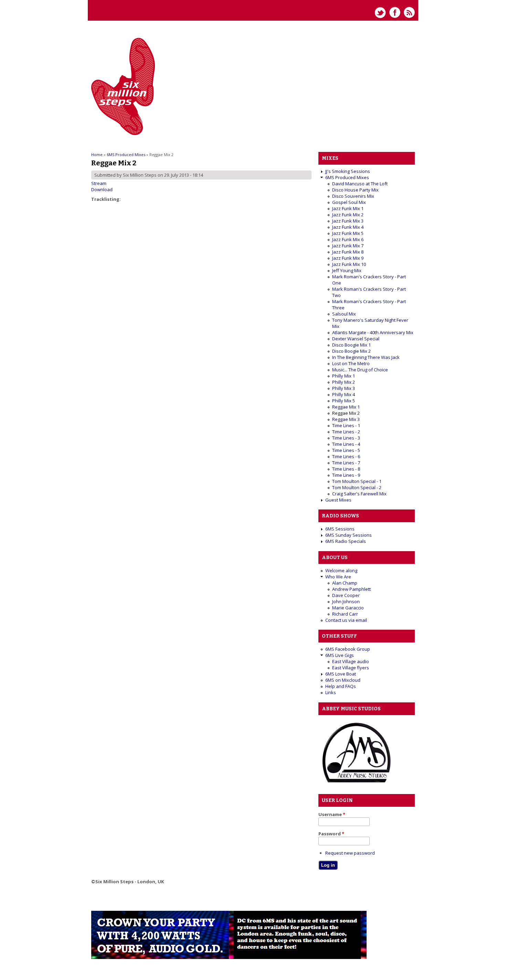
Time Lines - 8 (346, 469)
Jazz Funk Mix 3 (347, 221)
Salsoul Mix (344, 314)
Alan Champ (344, 583)
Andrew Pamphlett (351, 589)
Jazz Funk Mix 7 (347, 246)
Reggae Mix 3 (346, 419)
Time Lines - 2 (346, 432)
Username (331, 814)
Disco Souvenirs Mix (353, 196)
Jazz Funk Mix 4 (347, 227)
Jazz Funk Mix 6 (347, 239)
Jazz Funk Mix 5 (347, 233)
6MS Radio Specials (345, 541)
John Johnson (346, 601)
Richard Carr (345, 614)
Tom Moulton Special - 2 (356, 487)
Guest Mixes (338, 500)
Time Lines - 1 (346, 425)
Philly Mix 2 (343, 382)
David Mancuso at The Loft (360, 184)
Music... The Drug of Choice (360, 370)
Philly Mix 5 (343, 401)
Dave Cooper (346, 595)
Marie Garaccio (348, 608)
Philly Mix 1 (343, 376)
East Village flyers (350, 667)
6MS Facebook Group (347, 649)
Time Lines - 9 (346, 475)
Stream (98, 183)
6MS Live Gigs (339, 655)
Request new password (350, 853)
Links (330, 692)
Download (102, 189)
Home (97, 154)
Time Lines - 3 (346, 438)
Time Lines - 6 (346, 456)
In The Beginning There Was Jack (366, 357)
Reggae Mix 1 (346, 407)
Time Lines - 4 (346, 444)
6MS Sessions (340, 529)
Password (331, 834)
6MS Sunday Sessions (348, 535)
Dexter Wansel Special (355, 339)
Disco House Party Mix (355, 190)
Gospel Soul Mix (349, 202)
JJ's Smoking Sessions (347, 171)
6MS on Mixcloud (342, 680)
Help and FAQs (340, 686)
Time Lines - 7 (346, 463)
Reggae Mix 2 (346, 413)
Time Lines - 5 (346, 450)
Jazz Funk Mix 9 (347, 258)
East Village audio (350, 661)
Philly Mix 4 (343, 394)
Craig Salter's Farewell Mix (359, 494)
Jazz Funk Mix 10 (349, 264)
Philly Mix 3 (343, 388)
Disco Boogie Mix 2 (351, 351)
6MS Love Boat (340, 674)
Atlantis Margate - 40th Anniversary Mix (372, 332)
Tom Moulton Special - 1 (356, 481)
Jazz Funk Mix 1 (347, 208)
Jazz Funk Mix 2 (347, 215)
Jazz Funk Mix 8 (347, 252)
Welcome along (341, 570)
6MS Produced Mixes (126, 154)
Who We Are (338, 577)
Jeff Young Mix (346, 270)
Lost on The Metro (351, 363)
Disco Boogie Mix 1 (351, 345)
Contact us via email (346, 620)
